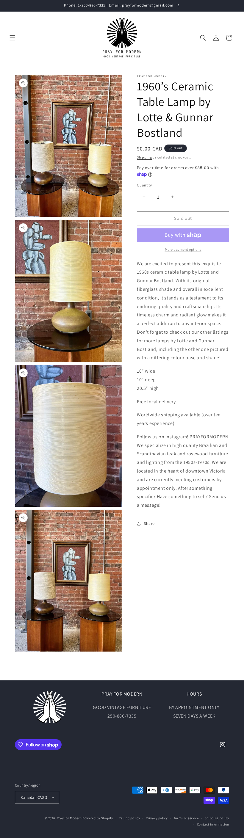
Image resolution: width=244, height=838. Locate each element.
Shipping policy (217, 818)
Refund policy (129, 818)
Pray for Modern (69, 818)
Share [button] (149, 523)
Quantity (144, 185)
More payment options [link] (183, 249)
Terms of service (186, 818)
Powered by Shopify (97, 818)
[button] (12, 37)
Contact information (213, 824)
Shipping (144, 157)
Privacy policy (157, 818)
